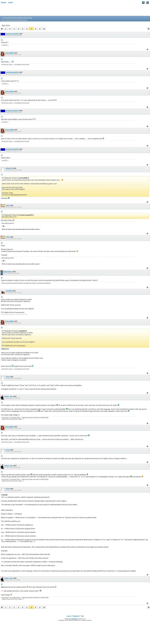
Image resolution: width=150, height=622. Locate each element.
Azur (7, 377)
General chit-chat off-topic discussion (16, 20)
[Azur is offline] (3, 377)
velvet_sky (8, 396)
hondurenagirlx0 (12, 34)
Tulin (7, 205)
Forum (3, 2)
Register (76, 616)
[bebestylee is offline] (2, 272)
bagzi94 (9, 291)
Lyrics (10, 2)
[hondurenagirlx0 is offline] (3, 35)
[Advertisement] (16, 10)
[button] (5, 28)
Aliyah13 (9, 168)
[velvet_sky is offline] (2, 397)
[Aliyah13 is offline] (3, 169)
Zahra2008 (9, 53)
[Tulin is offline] (3, 206)
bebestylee (7, 272)
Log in (68, 616)
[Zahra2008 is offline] (3, 54)
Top (82, 616)
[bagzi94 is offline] (3, 292)
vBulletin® (75, 619)
